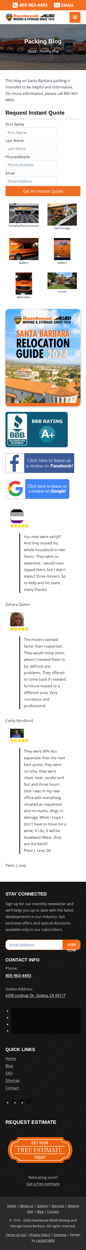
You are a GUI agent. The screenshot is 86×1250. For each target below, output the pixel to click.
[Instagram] (28, 1102)
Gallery (42, 1206)
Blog (9, 1065)
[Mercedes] (24, 283)
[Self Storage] (62, 215)
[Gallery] (24, 249)
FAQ (9, 1073)
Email (10, 173)
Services (58, 1206)
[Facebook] (14, 1102)
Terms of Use (16, 1235)
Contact (12, 1087)
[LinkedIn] (21, 1102)
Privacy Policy (40, 1235)
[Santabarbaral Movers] (24, 213)
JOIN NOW (71, 946)
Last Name (15, 140)
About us (26, 1206)
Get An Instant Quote (43, 191)
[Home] (62, 280)
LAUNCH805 (45, 1240)
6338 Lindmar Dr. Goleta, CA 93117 (35, 995)
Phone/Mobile (18, 156)
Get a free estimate (43, 1183)
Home (11, 1058)
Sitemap (13, 1080)
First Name (15, 124)
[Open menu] (74, 17)
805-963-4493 (18, 975)
